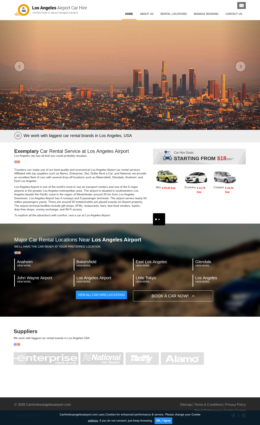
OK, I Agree (163, 420)
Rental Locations (173, 13)
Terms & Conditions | (209, 404)
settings (93, 420)
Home (129, 13)
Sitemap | (186, 404)
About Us (147, 13)
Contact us (233, 13)
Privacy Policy (235, 404)
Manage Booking (206, 13)
